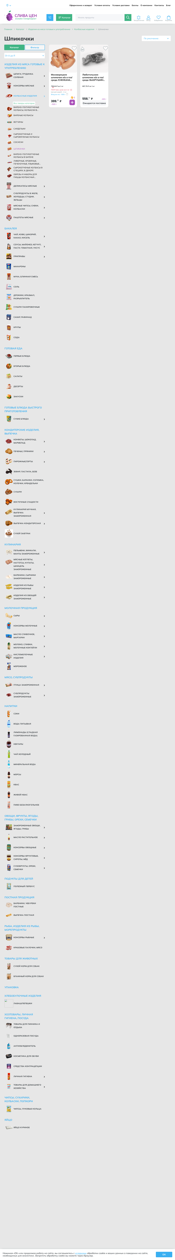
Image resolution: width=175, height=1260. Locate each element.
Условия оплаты (102, 5)
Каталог (20, 29)
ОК (164, 1254)
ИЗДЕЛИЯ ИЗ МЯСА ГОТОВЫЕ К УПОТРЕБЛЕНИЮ (49, 29)
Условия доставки (121, 5)
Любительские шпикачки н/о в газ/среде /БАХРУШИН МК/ (93, 77)
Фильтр (34, 47)
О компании (146, 5)
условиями (81, 1253)
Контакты (159, 5)
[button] (71, 90)
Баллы (135, 5)
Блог (168, 5)
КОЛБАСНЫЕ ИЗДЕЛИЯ (84, 29)
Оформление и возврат (80, 5)
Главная (8, 29)
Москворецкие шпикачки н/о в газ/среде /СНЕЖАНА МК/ (61, 77)
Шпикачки (103, 29)
